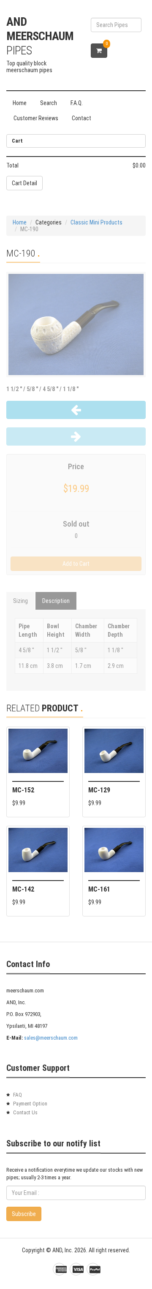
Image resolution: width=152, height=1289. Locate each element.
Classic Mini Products (96, 222)
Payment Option (30, 1103)
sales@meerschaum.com (51, 1038)
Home (20, 103)
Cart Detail (24, 183)
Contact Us (25, 1112)
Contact (81, 118)
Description (56, 600)
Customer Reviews (36, 118)
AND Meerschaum (39, 36)
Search (48, 103)
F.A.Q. (77, 103)
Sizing (20, 600)
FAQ (17, 1095)
